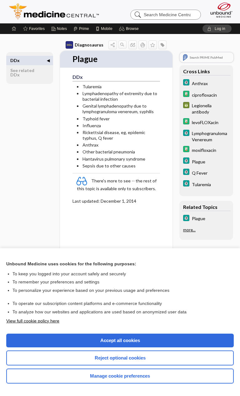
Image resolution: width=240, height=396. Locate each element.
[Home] (14, 28)
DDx (15, 60)
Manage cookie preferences (120, 376)
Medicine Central (57, 11)
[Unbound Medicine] (219, 10)
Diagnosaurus (89, 44)
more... (189, 229)
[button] (130, 28)
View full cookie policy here (32, 320)
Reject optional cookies (120, 357)
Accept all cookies (120, 340)
